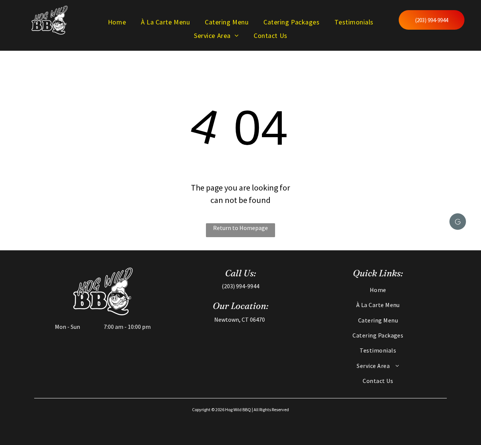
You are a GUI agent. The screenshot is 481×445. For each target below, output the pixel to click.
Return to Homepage (240, 228)
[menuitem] (116, 22)
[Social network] (457, 222)
